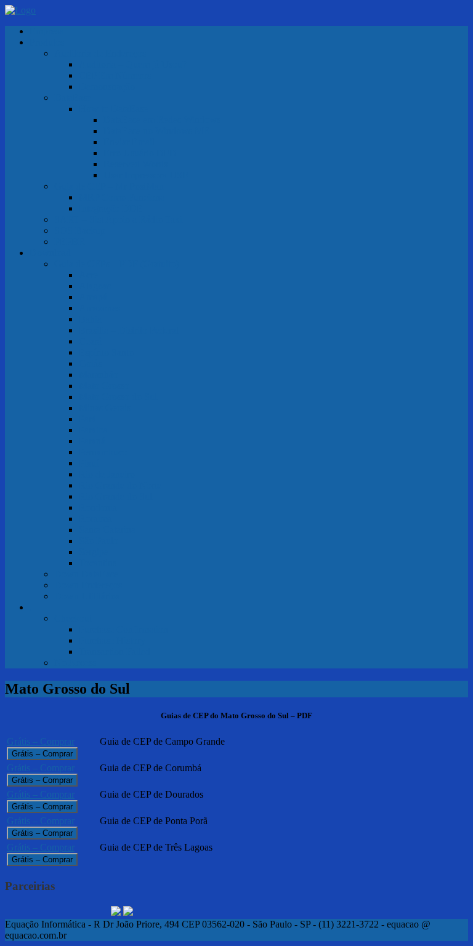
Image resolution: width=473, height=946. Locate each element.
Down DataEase (86, 574)
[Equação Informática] (20, 10)
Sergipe (93, 552)
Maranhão (98, 374)
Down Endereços (88, 585)
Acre (88, 275)
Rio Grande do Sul (115, 496)
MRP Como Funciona (121, 197)
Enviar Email (129, 142)
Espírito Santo (106, 352)
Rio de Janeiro (107, 474)
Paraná (92, 441)
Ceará (90, 341)
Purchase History (112, 640)
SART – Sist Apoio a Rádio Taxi (118, 219)
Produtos (47, 42)
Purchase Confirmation (123, 629)
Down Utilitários (86, 596)
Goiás (90, 363)
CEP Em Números (115, 75)
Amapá (93, 297)
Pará (87, 419)
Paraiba (93, 430)
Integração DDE (111, 208)
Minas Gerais (105, 408)
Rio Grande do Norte (120, 485)
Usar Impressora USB (146, 175)
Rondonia (98, 507)
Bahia (90, 319)
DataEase (72, 97)
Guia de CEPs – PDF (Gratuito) (116, 264)
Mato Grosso (104, 385)
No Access (75, 662)
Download (50, 252)
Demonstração (107, 86)
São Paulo (98, 540)
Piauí (89, 463)
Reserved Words (135, 164)
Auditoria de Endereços (100, 53)
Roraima (95, 518)
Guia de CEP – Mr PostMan (109, 186)
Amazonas (99, 308)
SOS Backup (79, 230)
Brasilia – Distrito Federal (129, 330)
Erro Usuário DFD (140, 153)
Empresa (46, 31)
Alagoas (95, 286)
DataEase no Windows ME (156, 131)
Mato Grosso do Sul (118, 396)
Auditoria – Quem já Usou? (133, 64)
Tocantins (97, 563)
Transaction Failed (114, 651)
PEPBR (69, 241)
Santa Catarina (107, 529)
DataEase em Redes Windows (161, 119)
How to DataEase (113, 108)
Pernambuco (103, 452)
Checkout (73, 618)
